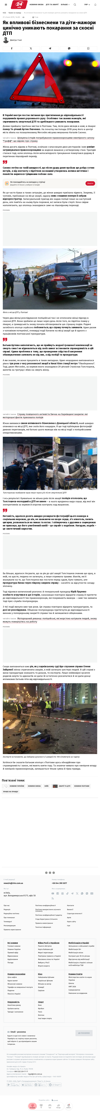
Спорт (41, 1002)
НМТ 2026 (72, 987)
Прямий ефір (13, 953)
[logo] (19, 4)
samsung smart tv (54, 1085)
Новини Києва (37, 5)
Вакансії (70, 909)
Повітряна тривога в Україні (49, 956)
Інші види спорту (45, 1018)
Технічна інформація (43, 927)
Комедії (41, 987)
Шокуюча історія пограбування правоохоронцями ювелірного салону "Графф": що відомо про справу (48, 139)
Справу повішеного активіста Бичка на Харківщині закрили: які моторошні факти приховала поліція (45, 416)
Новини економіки (16, 974)
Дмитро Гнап (16, 40)
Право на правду (15, 13)
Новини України (14, 949)
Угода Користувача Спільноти (46, 919)
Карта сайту (71, 921)
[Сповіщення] (95, 4)
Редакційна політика (11, 913)
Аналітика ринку (14, 1005)
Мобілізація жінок (76, 953)
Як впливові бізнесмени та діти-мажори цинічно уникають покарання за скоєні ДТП (55, 13)
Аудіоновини (13, 959)
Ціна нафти (12, 977)
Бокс (40, 1005)
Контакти (70, 905)
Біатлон (41, 1015)
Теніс (40, 1012)
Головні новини (14, 946)
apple (27, 1085)
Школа (71, 983)
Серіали (41, 990)
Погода (10, 963)
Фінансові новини (15, 984)
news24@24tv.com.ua (13, 883)
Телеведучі (8, 921)
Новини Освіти (75, 974)
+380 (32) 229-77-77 (21, 1071)
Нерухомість (14, 1002)
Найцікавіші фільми (46, 977)
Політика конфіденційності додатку (48, 915)
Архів (69, 917)
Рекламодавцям (9, 925)
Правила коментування (44, 923)
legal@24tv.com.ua (35, 1074)
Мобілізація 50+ (75, 949)
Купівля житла (13, 1009)
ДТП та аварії (52, 5)
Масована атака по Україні (49, 959)
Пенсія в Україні (14, 994)
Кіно (40, 974)
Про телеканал (9, 917)
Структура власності (74, 913)
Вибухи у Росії (43, 963)
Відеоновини (13, 956)
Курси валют (13, 981)
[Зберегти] (88, 48)
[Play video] (50, 81)
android (13, 1085)
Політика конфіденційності (45, 905)
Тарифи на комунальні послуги (20, 987)
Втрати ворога (44, 966)
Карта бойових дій (45, 949)
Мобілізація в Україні (79, 943)
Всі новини (13, 943)
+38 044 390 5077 (59, 883)
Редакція (7, 909)
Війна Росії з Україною (48, 943)
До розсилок (84, 1033)
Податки (11, 990)
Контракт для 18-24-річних (79, 956)
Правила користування (12, 930)
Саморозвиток (74, 990)
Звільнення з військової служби (81, 946)
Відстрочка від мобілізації (79, 959)
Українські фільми (45, 981)
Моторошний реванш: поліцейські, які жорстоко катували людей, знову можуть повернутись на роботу (50, 620)
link (53, 893)
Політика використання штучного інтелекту (48, 910)
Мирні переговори (45, 953)
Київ (4, 13)
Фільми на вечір (44, 984)
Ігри (68, 925)
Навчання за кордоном (78, 993)
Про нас (7, 905)
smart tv (40, 1085)
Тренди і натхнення (15, 1012)
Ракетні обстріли (45, 946)
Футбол (41, 1009)
